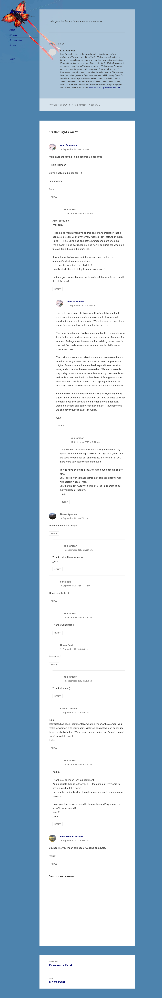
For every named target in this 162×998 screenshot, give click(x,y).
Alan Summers (68, 145)
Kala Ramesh (80, 104)
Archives (13, 34)
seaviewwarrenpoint (72, 836)
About (12, 29)
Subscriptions (15, 40)
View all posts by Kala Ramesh (103, 87)
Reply (54, 197)
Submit (12, 45)
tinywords (17, 11)
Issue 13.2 (95, 104)
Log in (12, 58)
